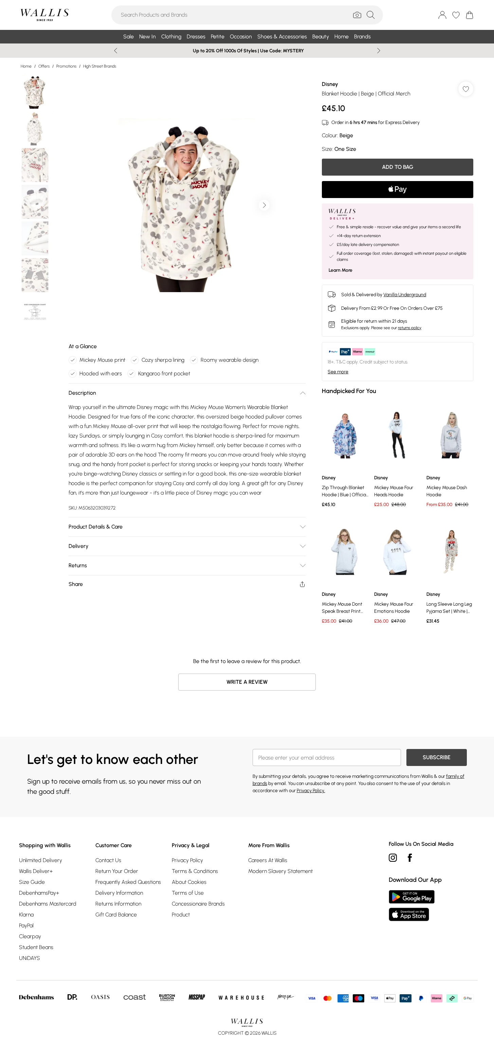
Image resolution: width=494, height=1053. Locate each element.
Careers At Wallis (267, 860)
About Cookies (189, 882)
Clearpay (30, 936)
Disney (330, 84)
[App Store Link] (412, 905)
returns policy (409, 327)
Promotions (66, 66)
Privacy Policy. (311, 790)
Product (181, 914)
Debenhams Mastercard (47, 903)
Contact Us (108, 860)
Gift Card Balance (116, 914)
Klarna (26, 914)
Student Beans (36, 947)
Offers (44, 66)
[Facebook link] (410, 858)
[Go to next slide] (264, 205)
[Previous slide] (115, 50)
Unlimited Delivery (40, 860)
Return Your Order (116, 871)
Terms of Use (188, 893)
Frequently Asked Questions (128, 882)
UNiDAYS (29, 958)
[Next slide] (378, 50)
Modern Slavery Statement (280, 871)
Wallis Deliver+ (36, 871)
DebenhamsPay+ (39, 893)
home (26, 66)
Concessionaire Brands (198, 903)
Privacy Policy (187, 860)
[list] (187, 205)
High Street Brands (99, 66)
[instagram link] (393, 858)
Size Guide (32, 882)
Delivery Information (119, 893)
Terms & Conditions (195, 871)
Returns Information (118, 903)
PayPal (26, 925)
